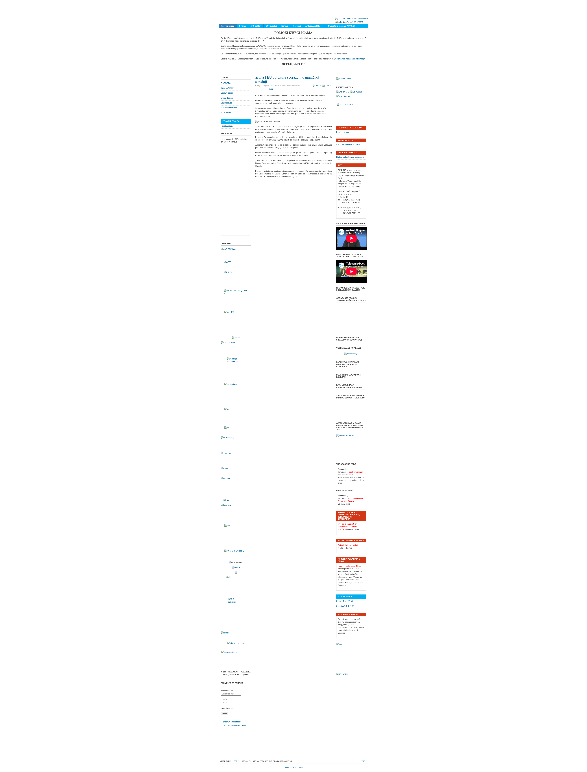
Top (363, 761)
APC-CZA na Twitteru (354, 22)
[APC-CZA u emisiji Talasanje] (351, 354)
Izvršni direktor (227, 98)
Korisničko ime (227, 691)
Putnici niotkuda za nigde (348, 545)
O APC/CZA (226, 83)
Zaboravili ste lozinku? (232, 722)
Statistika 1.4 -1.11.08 (345, 606)
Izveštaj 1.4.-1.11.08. (344, 601)
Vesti (271, 86)
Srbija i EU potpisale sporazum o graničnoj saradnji (287, 79)
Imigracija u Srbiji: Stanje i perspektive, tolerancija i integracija (349, 527)
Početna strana (227, 126)
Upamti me (225, 708)
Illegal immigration (355, 472)
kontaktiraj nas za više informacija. (351, 59)
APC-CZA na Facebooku (358, 18)
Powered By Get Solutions (293, 768)
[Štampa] (317, 85)
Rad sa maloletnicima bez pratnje (350, 157)
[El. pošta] (327, 85)
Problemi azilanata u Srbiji (349, 566)
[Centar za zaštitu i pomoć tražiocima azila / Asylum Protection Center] (292, 12)
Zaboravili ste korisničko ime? (235, 725)
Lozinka (224, 699)
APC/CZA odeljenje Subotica (348, 144)
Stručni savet (226, 103)
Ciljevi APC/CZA (227, 88)
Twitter (271, 89)
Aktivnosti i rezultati (229, 108)
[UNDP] (236, 567)
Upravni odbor (227, 93)
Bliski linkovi (226, 113)
